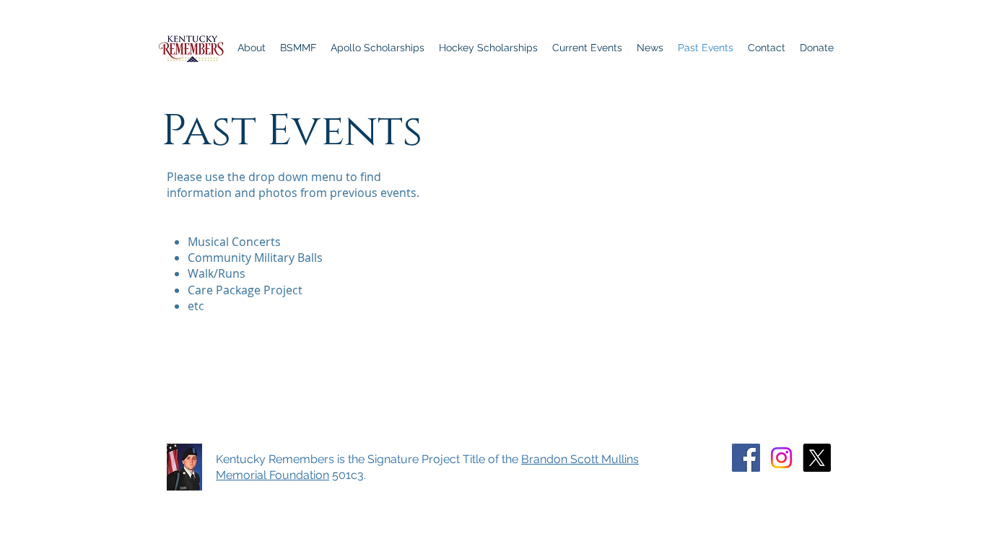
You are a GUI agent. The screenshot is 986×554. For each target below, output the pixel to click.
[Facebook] (746, 458)
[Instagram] (781, 458)
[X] (817, 458)
